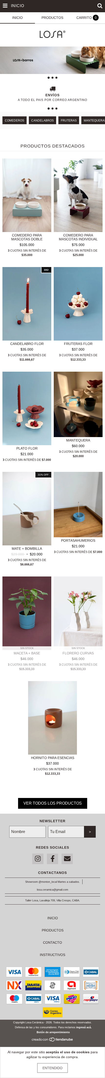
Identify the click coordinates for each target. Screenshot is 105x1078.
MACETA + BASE (27, 653)
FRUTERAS (69, 120)
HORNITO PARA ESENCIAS (52, 758)
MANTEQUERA (78, 440)
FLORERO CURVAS (78, 653)
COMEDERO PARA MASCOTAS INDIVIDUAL (78, 237)
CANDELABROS (42, 120)
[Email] (67, 859)
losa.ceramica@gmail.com (52, 889)
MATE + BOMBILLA (27, 549)
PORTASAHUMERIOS (78, 540)
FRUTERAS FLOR (78, 344)
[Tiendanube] (52, 1040)
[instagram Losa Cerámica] (37, 859)
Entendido (52, 1068)
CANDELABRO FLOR (27, 344)
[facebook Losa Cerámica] (52, 859)
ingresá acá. (84, 1027)
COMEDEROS (14, 120)
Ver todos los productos (52, 803)
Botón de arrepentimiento (53, 1032)
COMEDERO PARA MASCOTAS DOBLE (26, 237)
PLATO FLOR (27, 448)
